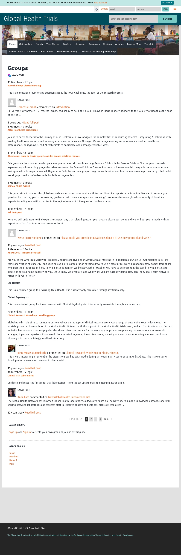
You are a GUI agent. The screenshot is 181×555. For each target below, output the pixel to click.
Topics (12, 453)
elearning (80, 44)
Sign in (27, 432)
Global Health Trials (31, 19)
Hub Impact (46, 51)
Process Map (134, 44)
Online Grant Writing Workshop (98, 51)
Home (12, 44)
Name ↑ (13, 460)
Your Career (52, 44)
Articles (119, 44)
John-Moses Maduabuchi (31, 353)
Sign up (13, 432)
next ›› (108, 419)
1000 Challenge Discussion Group (24, 86)
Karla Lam (23, 397)
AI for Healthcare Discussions (23, 130)
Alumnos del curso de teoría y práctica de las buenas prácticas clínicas (44, 156)
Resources (94, 44)
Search (167, 18)
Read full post (31, 122)
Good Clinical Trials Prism (23, 51)
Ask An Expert (15, 212)
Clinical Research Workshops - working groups (31, 315)
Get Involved (25, 44)
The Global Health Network (30, 9)
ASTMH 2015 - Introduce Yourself (24, 253)
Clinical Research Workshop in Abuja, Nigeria (92, 353)
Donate (104, 9)
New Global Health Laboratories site (69, 397)
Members (13, 457)
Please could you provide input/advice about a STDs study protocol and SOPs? (106, 238)
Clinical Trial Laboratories (21, 376)
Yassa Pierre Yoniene (29, 238)
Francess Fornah (27, 107)
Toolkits (67, 44)
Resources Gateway (67, 51)
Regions (107, 44)
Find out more (100, 3)
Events (39, 44)
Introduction (63, 107)
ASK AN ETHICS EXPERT (19, 186)
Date (11, 464)
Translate (149, 44)
